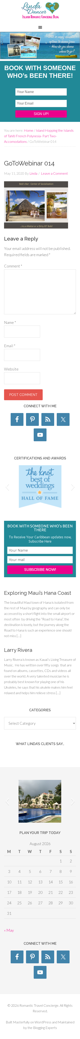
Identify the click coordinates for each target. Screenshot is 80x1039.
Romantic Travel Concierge (40, 12)
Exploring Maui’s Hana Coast (37, 593)
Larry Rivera (18, 650)
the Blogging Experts (42, 1028)
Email (9, 345)
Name (10, 322)
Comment (13, 266)
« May (9, 930)
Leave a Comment (54, 173)
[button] (7, 486)
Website (11, 369)
